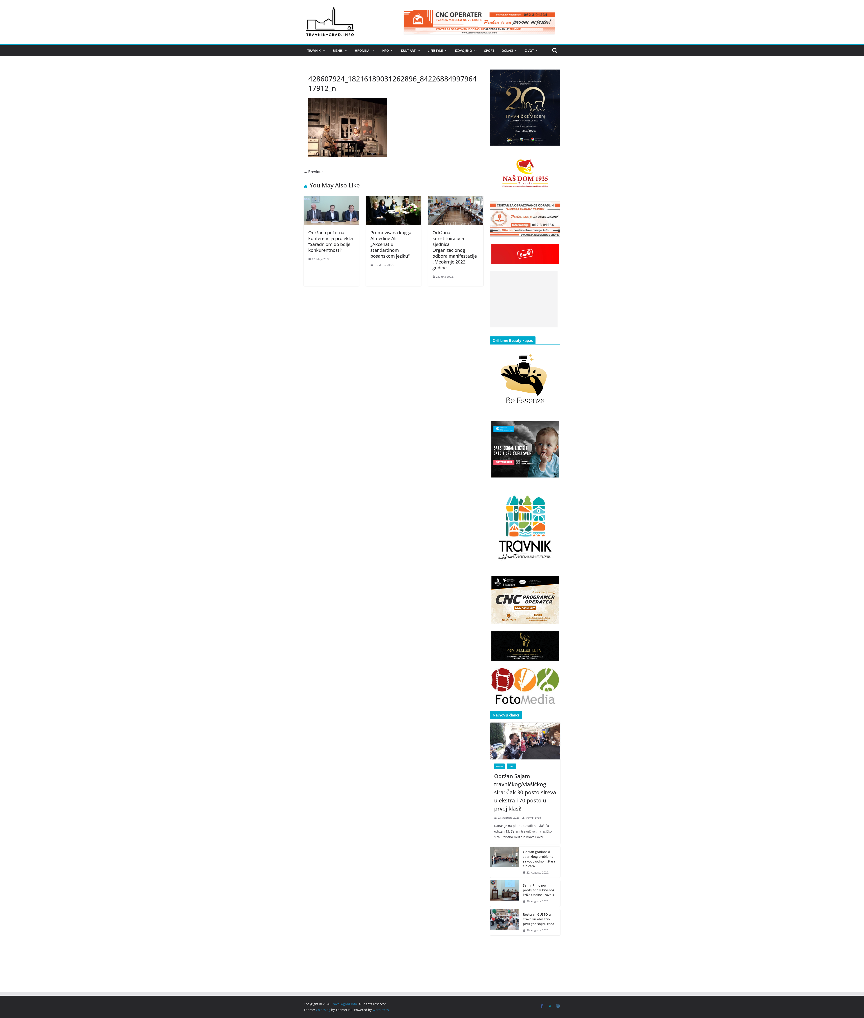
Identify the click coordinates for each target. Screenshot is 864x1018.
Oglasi (507, 50)
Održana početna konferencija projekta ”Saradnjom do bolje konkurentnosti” (330, 241)
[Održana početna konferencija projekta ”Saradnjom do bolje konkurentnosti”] (331, 199)
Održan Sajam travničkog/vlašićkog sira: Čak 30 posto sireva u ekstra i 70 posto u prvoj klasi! (525, 792)
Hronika (362, 50)
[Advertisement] (524, 299)
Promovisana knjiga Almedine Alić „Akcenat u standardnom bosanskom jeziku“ (390, 244)
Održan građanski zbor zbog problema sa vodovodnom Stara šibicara (539, 859)
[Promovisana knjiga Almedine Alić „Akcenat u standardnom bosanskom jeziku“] (393, 199)
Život (529, 50)
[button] (323, 50)
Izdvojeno (463, 50)
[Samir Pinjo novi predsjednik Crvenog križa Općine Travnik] (504, 893)
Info (385, 50)
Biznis (338, 50)
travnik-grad (533, 818)
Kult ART (408, 50)
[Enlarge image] (554, 75)
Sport (489, 50)
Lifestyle (435, 50)
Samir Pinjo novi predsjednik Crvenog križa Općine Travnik (538, 890)
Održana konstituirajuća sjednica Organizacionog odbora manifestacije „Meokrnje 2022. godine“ (454, 250)
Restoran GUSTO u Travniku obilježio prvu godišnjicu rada (538, 919)
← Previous (313, 171)
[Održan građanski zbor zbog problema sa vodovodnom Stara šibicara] (504, 862)
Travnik (314, 50)
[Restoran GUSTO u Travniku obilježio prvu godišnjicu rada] (504, 922)
